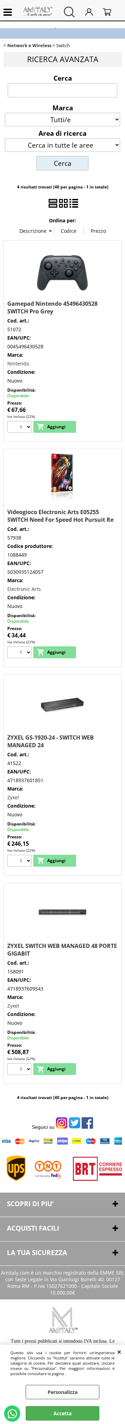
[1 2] (20, 653)
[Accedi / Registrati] (92, 12)
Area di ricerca (62, 133)
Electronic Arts (24, 589)
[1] (20, 861)
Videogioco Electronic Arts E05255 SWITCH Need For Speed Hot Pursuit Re (60, 516)
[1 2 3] (20, 428)
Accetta (62, 1413)
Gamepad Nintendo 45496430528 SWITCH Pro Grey (52, 307)
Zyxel (13, 797)
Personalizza (62, 1392)
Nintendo (18, 363)
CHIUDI (119, 1351)
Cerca (62, 77)
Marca (62, 107)
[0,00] (110, 12)
